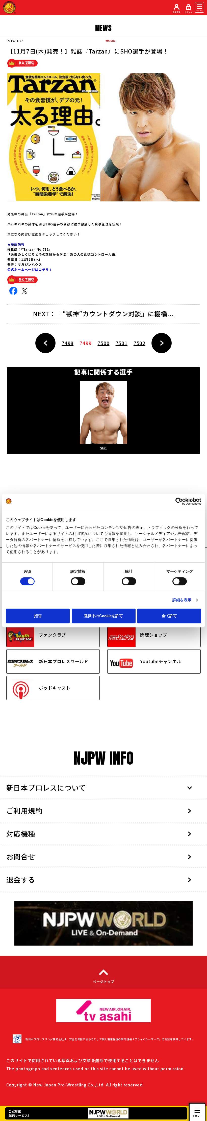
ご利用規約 (24, 810)
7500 (103, 343)
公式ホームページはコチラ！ (30, 269)
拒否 (38, 616)
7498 (67, 343)
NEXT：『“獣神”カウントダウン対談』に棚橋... (103, 313)
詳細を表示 (182, 600)
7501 (121, 343)
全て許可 (169, 616)
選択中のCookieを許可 (103, 616)
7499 (85, 343)
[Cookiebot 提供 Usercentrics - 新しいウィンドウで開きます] (179, 501)
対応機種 (20, 833)
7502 (139, 343)
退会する (20, 879)
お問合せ (20, 856)
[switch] (78, 581)
